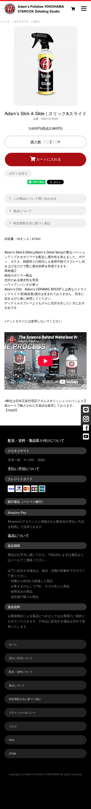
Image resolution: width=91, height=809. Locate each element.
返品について (17, 685)
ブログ (13, 726)
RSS (11, 740)
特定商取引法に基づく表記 (25, 699)
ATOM (12, 753)
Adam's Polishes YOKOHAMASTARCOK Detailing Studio (41, 9)
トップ (5, 21)
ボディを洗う (18, 173)
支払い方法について (21, 658)
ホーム (13, 644)
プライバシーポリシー (22, 712)
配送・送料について (21, 671)
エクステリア (21, 21)
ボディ (36, 21)
